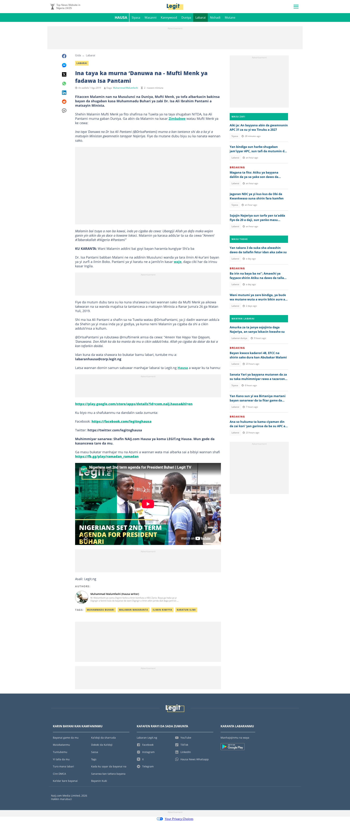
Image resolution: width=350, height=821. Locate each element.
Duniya (186, 17)
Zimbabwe (177, 118)
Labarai (200, 17)
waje (178, 261)
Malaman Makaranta (133, 609)
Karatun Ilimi (186, 609)
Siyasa (136, 17)
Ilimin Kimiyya (162, 609)
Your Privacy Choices (179, 819)
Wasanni (150, 17)
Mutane (230, 17)
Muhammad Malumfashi (125, 87)
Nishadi (215, 17)
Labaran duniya (239, 338)
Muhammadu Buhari (100, 609)
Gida (78, 55)
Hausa (121, 17)
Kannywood (169, 17)
